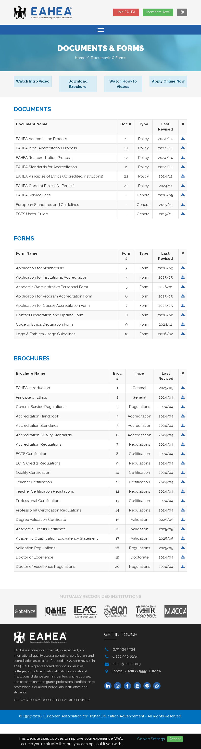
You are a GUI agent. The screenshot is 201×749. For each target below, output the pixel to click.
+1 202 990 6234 (125, 656)
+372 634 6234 (123, 649)
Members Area (158, 12)
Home (80, 58)
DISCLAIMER (80, 700)
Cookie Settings (151, 739)
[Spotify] (148, 686)
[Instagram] (119, 686)
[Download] (183, 139)
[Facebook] (129, 686)
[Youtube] (138, 686)
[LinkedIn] (109, 686)
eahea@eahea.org (126, 664)
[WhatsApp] (158, 686)
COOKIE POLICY (55, 700)
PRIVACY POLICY (27, 700)
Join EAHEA (126, 12)
